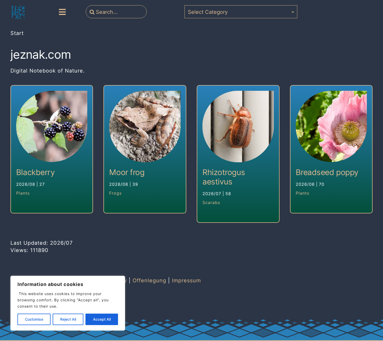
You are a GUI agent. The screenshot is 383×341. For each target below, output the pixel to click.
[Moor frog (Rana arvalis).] (145, 126)
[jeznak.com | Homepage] (18, 12)
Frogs (115, 193)
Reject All (68, 319)
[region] (67, 303)
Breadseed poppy (327, 172)
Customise (34, 319)
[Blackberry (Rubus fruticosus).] (52, 126)
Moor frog (126, 172)
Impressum (186, 280)
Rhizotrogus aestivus (223, 176)
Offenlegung (149, 280)
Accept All (102, 319)
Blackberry (35, 172)
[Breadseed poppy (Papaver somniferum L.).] (331, 126)
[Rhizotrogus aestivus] (238, 126)
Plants (23, 193)
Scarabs (211, 202)
